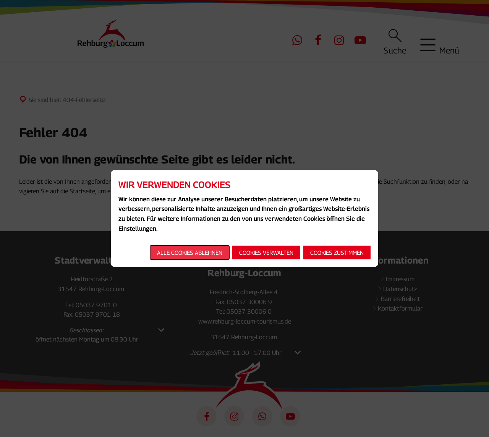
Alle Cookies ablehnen (189, 252)
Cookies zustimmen (337, 252)
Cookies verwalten (266, 252)
